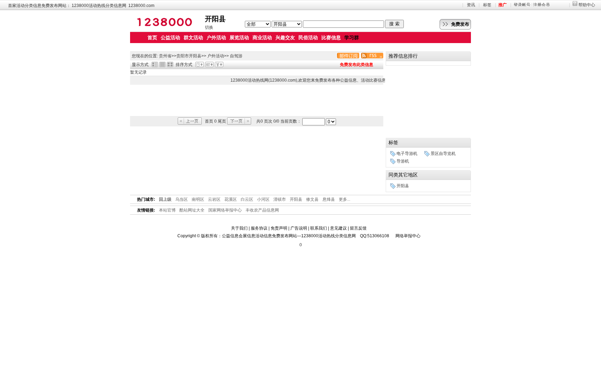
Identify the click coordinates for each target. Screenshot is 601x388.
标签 (487, 4)
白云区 (247, 199)
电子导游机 (406, 153)
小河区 (263, 199)
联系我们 (318, 228)
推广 (502, 4)
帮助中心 (586, 4)
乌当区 (181, 199)
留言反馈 (358, 228)
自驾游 (236, 55)
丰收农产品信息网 (262, 210)
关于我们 (239, 228)
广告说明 (298, 228)
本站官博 (167, 210)
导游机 (402, 161)
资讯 (471, 4)
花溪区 (230, 199)
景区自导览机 (443, 153)
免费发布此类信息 (356, 64)
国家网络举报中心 (225, 210)
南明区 (198, 199)
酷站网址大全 (192, 210)
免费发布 (460, 24)
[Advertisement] (256, 100)
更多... (344, 199)
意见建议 (338, 228)
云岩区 (214, 199)
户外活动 (215, 55)
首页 (152, 37)
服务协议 (259, 228)
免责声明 (279, 228)
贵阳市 (182, 55)
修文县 (312, 199)
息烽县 (328, 199)
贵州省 (165, 55)
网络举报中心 (407, 235)
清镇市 (279, 199)
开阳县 (195, 55)
